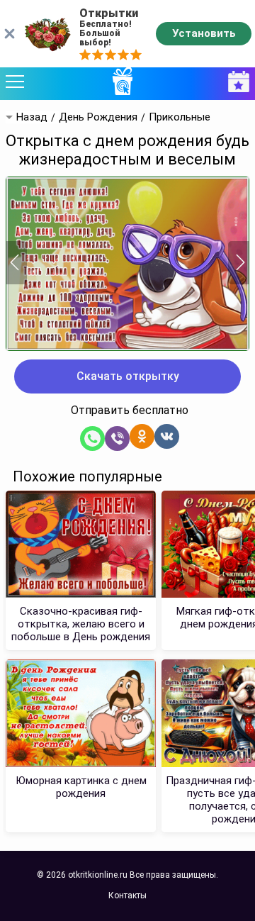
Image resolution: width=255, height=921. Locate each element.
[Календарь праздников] (235, 82)
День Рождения (98, 117)
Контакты (127, 895)
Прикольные (179, 117)
